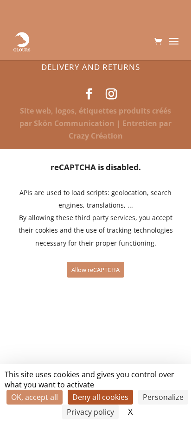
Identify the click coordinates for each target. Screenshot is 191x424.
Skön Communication (74, 123)
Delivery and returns (90, 67)
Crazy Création (96, 136)
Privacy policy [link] (90, 412)
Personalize (163, 397)
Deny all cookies (100, 397)
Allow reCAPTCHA (95, 270)
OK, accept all (34, 397)
